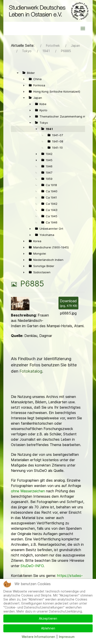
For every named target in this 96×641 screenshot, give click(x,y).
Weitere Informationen (38, 637)
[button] (83, 28)
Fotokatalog (30, 371)
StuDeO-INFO (32, 566)
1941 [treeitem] (49, 129)
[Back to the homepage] (48, 11)
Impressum (67, 637)
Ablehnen (48, 628)
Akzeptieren (48, 618)
